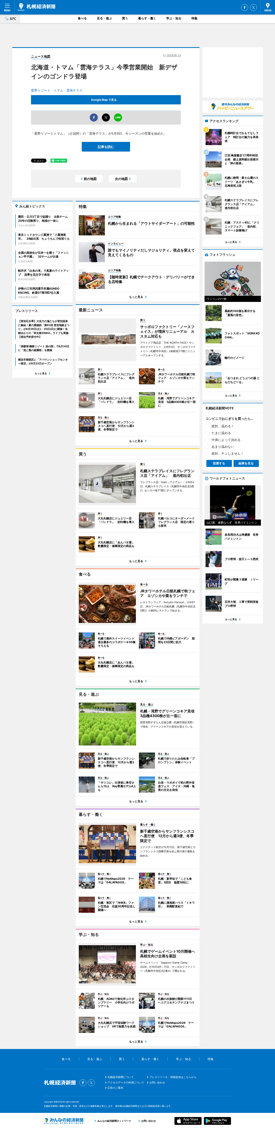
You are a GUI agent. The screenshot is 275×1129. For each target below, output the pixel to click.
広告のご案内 (115, 1087)
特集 (194, 18)
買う (125, 18)
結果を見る (246, 463)
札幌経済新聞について (121, 1077)
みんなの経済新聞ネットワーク (63, 1121)
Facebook (244, 7)
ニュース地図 (40, 56)
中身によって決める (226, 440)
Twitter (253, 7)
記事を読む (106, 147)
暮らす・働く (147, 18)
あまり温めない (223, 446)
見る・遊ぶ (104, 18)
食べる (82, 18)
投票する (219, 463)
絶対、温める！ (223, 426)
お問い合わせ (157, 1082)
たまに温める (221, 433)
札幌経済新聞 (36, 7)
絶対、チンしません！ (228, 453)
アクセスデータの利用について (126, 1082)
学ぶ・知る (173, 18)
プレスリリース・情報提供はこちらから (172, 1077)
